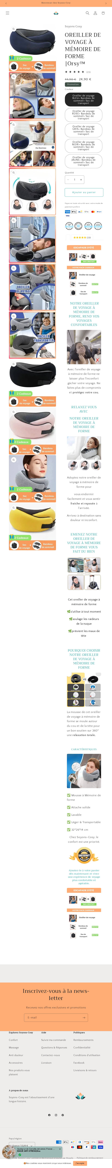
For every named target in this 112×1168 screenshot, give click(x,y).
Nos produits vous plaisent (19, 1072)
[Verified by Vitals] (20, 1155)
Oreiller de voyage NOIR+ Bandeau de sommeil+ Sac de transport (83, 146)
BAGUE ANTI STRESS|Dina (28, 1151)
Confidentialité (81, 1047)
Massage (14, 1047)
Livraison (46, 1063)
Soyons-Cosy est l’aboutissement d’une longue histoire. (31, 1099)
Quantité (69, 172)
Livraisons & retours (85, 1070)
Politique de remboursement (90, 1158)
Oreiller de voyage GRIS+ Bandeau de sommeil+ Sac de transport (84, 130)
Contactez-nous (50, 1055)
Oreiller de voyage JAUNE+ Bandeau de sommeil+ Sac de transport (84, 161)
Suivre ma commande (53, 1040)
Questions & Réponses (54, 1047)
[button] (7, 13)
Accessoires (16, 1063)
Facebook (78, 1063)
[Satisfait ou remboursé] (84, 863)
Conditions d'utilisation (86, 1055)
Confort (13, 1040)
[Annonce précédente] (6, 3)
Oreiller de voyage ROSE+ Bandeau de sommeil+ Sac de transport (83, 115)
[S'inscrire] (84, 1018)
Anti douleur (16, 1055)
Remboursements (83, 1040)
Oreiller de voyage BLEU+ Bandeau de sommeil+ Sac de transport (83, 99)
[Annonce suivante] (106, 3)
